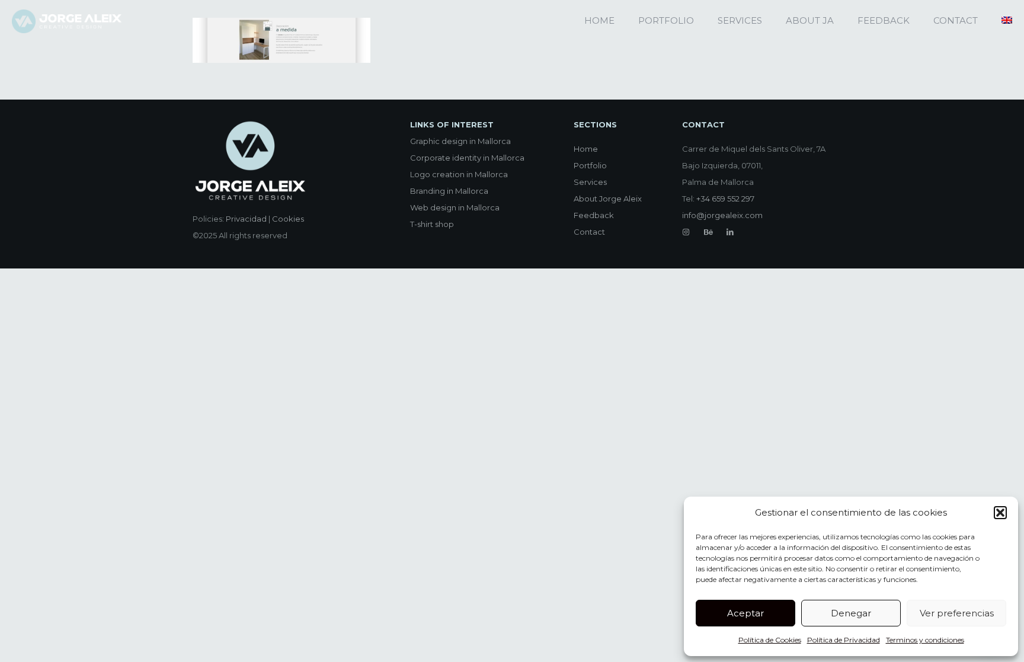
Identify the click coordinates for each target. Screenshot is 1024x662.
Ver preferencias (957, 613)
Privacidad (246, 218)
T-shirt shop (432, 224)
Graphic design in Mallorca (460, 141)
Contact (589, 231)
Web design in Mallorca (455, 207)
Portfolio (590, 165)
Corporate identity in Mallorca (467, 157)
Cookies (288, 218)
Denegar (851, 613)
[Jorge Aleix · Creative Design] (68, 20)
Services (590, 182)
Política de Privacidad (843, 639)
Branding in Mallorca (449, 191)
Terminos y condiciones (925, 639)
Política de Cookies (769, 639)
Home (586, 148)
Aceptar (745, 613)
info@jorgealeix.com (722, 215)
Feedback (594, 215)
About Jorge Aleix (608, 198)
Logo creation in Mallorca (459, 174)
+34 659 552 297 (725, 198)
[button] (1000, 513)
